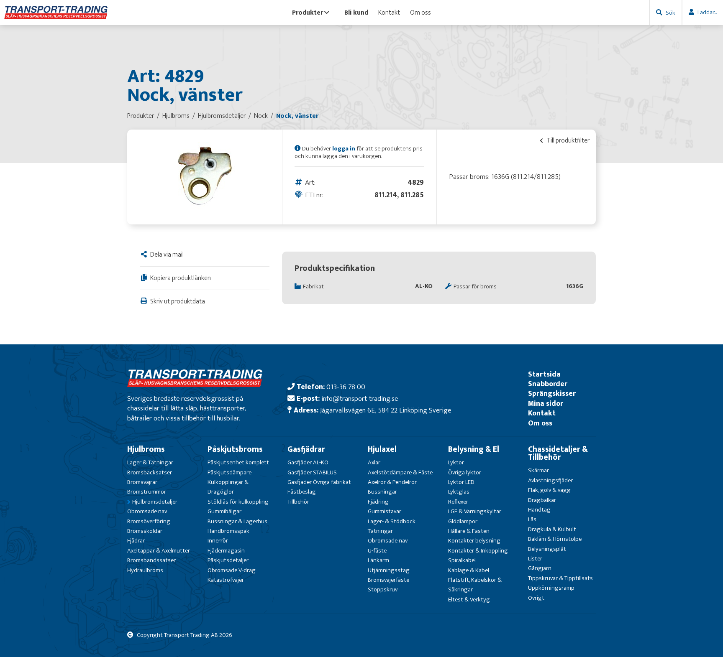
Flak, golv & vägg (549, 490)
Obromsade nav (147, 511)
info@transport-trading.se (359, 398)
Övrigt (536, 598)
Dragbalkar (542, 500)
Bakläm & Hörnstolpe (555, 539)
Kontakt (389, 12)
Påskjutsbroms (235, 449)
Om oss (420, 12)
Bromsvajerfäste (388, 580)
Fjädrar (136, 540)
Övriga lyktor (464, 472)
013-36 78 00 (345, 387)
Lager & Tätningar (150, 462)
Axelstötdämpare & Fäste (400, 472)
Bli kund (356, 12)
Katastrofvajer (226, 580)
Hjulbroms (146, 449)
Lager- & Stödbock (391, 521)
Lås (532, 519)
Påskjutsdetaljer (228, 560)
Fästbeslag (301, 491)
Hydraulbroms (145, 570)
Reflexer (458, 502)
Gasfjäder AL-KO (307, 462)
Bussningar (382, 491)
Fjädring (378, 502)
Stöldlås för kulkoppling (238, 502)
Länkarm (378, 560)
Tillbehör (298, 502)
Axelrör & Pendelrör (392, 482)
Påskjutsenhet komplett (238, 462)
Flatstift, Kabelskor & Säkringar (475, 585)
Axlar (374, 462)
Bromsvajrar (142, 482)
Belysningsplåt (547, 549)
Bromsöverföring (148, 521)
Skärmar (538, 470)
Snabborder (547, 384)
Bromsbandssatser (151, 560)
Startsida (544, 374)
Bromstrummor (146, 491)
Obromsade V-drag (232, 570)
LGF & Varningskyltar (474, 511)
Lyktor (456, 462)
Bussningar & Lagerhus (237, 521)
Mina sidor (545, 403)
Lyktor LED (461, 482)
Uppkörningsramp (551, 588)
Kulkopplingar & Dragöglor (228, 487)
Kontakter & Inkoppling (478, 550)
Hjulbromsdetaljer (154, 502)
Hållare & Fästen (469, 531)
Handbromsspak (228, 531)
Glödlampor (462, 521)
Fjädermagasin (226, 550)
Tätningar (380, 531)
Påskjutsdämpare (229, 472)
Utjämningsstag (389, 570)
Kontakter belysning (474, 540)
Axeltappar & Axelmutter (158, 550)
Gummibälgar (224, 511)
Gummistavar (384, 511)
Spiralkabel (462, 560)
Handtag (539, 509)
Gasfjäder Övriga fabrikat (319, 482)
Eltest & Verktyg (469, 599)
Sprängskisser (552, 393)
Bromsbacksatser (149, 472)
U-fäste (377, 550)
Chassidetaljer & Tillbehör (558, 453)
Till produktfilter (567, 140)
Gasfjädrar (306, 449)
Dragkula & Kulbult (552, 529)
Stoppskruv (382, 589)
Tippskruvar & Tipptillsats (560, 578)
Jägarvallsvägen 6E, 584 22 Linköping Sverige (385, 410)
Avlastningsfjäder (550, 480)
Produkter (307, 12)
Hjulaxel (382, 449)
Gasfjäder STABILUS (312, 472)
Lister (535, 558)
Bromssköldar (144, 531)
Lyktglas (458, 491)
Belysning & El (473, 449)
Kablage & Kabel (468, 570)
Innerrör (218, 540)
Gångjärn (539, 568)
